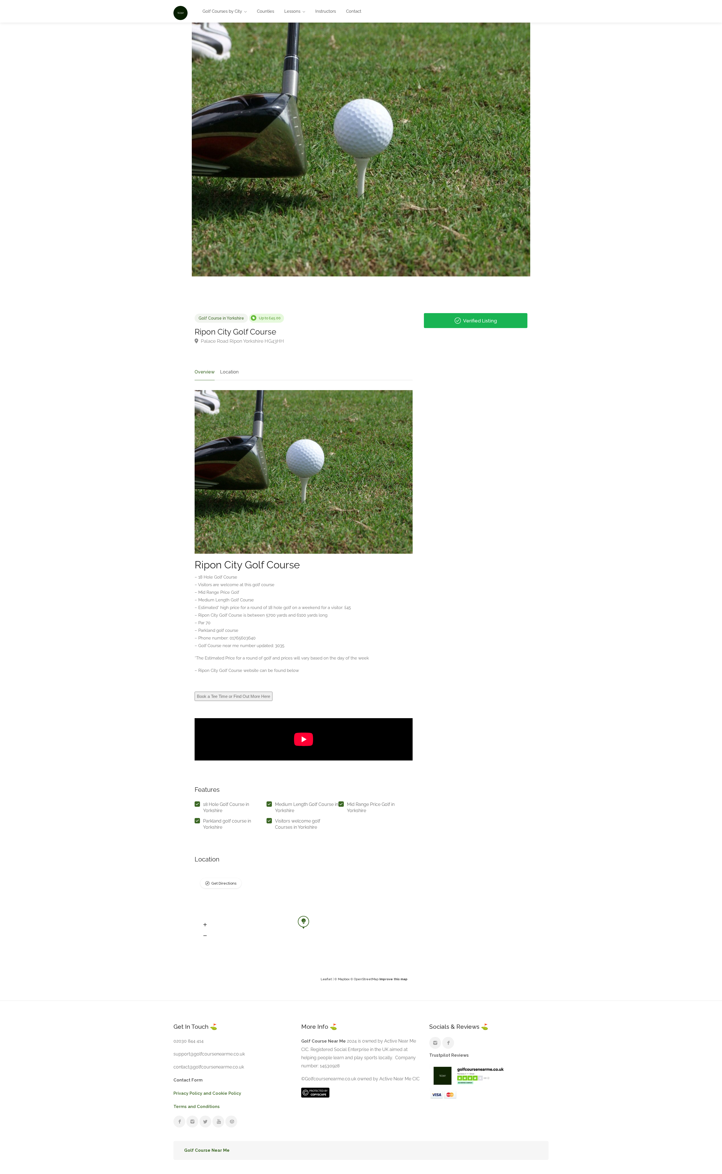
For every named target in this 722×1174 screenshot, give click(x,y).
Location (229, 372)
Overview (205, 372)
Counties (265, 11)
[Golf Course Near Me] (180, 12)
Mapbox (344, 979)
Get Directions (223, 883)
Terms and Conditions (196, 1106)
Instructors (325, 11)
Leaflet (326, 979)
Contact (353, 11)
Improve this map (393, 979)
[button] (205, 924)
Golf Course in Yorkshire (221, 318)
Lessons (292, 11)
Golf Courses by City (222, 11)
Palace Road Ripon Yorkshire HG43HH (242, 341)
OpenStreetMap (366, 979)
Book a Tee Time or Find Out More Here (233, 696)
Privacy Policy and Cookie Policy (207, 1093)
